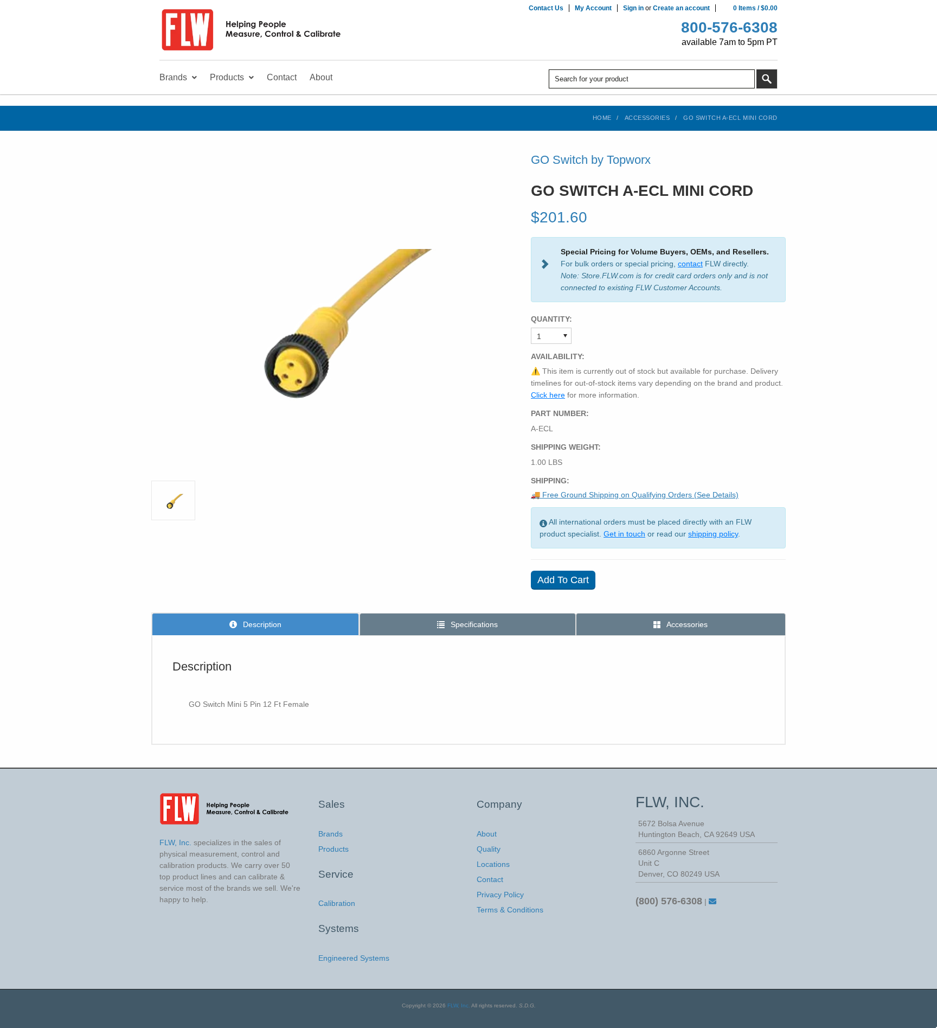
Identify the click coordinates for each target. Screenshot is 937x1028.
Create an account (681, 8)
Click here (548, 395)
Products (333, 849)
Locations (493, 864)
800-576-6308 (729, 27)
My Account (593, 8)
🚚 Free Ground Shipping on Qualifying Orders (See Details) (635, 494)
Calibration (336, 903)
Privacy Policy (500, 894)
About (487, 833)
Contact (490, 879)
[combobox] (652, 78)
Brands (330, 833)
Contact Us (546, 8)
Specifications (473, 624)
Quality (488, 849)
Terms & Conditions (510, 909)
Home (602, 117)
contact (690, 263)
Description (261, 624)
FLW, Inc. (458, 1005)
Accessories (647, 117)
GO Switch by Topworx (591, 160)
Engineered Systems (353, 958)
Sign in (633, 8)
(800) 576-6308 (669, 901)
